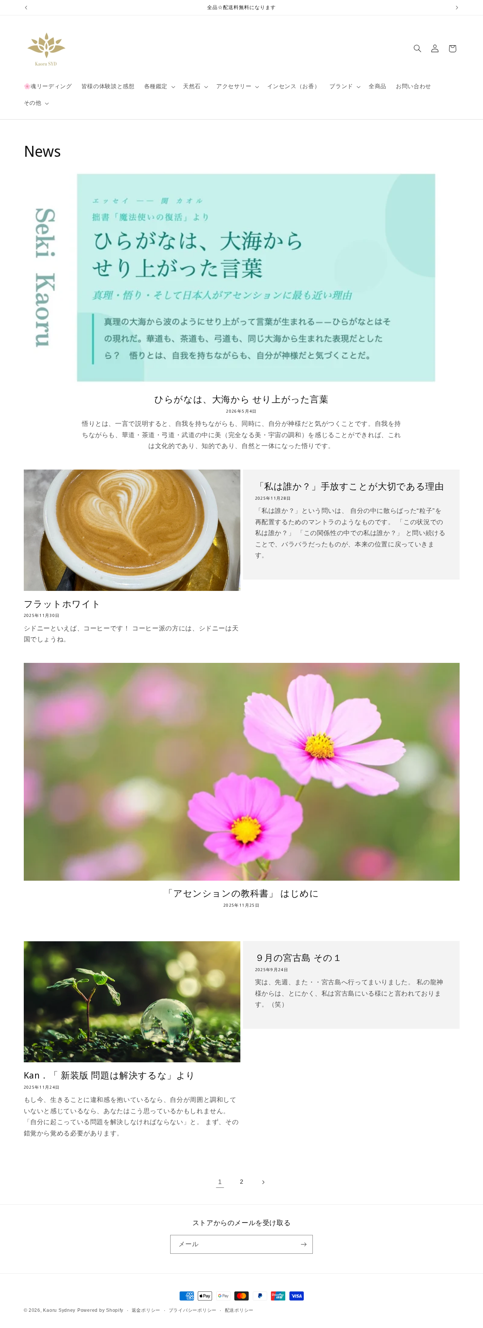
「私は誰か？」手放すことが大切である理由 (349, 486)
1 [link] (220, 1182)
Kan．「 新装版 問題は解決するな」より (110, 1075)
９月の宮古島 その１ (298, 957)
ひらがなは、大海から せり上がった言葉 (241, 399)
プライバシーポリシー (193, 1310)
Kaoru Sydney (59, 1310)
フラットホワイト (62, 603)
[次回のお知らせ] (457, 7)
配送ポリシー (239, 1310)
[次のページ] (263, 1182)
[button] (158, 86)
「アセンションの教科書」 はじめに (241, 893)
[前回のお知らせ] (26, 7)
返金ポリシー (146, 1310)
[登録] (303, 1244)
